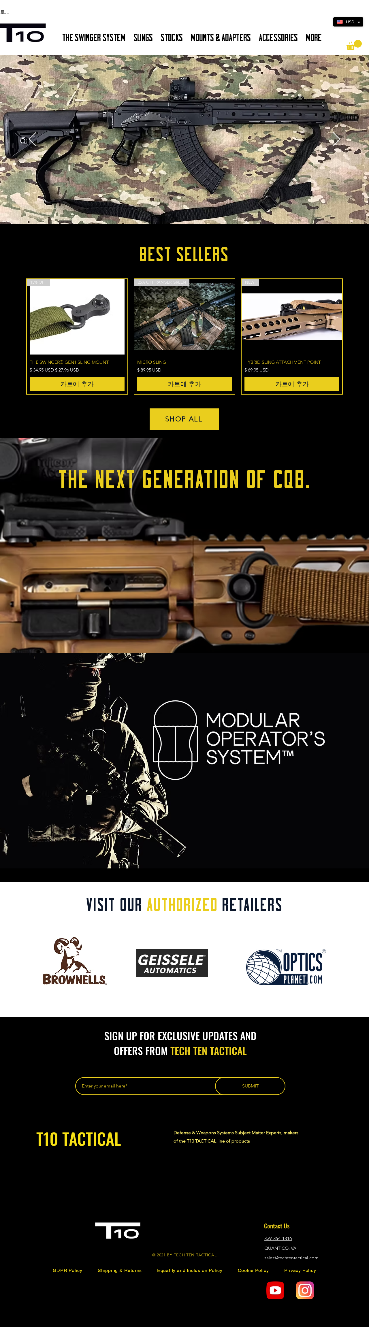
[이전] (32, 139)
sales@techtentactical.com (291, 1257)
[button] (354, 45)
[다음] (336, 139)
